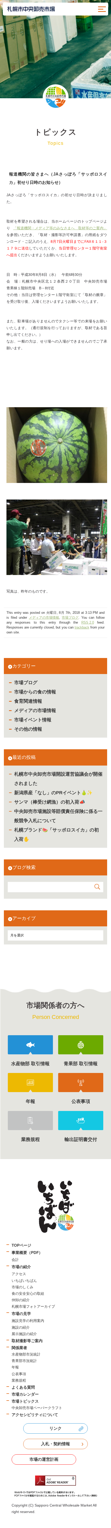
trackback (82, 627)
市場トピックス (25, 1401)
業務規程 (19, 1380)
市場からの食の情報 (35, 691)
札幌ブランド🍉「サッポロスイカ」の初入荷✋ (56, 834)
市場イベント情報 (32, 719)
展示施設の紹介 (24, 1334)
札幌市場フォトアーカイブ (33, 1306)
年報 (15, 1367)
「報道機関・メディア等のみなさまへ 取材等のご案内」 (60, 228)
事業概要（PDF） (27, 1252)
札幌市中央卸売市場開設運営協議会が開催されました (58, 778)
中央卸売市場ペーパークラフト (37, 1408)
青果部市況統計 (24, 1361)
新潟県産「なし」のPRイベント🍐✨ (53, 792)
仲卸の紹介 (21, 1300)
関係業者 (19, 1347)
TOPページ (21, 1245)
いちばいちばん (24, 1281)
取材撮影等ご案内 (27, 1340)
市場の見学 (21, 1313)
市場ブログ (25, 682)
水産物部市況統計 (26, 1354)
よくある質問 (23, 1387)
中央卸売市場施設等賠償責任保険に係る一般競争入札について (58, 816)
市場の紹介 (21, 1267)
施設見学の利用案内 (28, 1321)
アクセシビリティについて (35, 1414)
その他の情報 (28, 729)
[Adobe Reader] (55, 1486)
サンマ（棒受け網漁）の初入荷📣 (49, 802)
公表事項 (19, 1374)
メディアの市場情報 (35, 710)
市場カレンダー (25, 1394)
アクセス (19, 1274)
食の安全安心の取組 (28, 1293)
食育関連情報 (28, 701)
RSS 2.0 (87, 622)
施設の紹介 (21, 1327)
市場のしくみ (22, 1287)
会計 (15, 1260)
